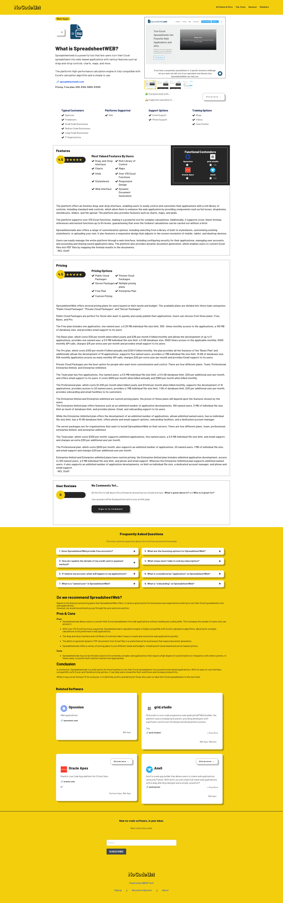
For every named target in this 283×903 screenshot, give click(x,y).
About (165, 890)
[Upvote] (62, 32)
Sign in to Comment (110, 509)
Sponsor (252, 7)
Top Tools (240, 7)
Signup (118, 890)
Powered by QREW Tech (141, 883)
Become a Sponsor (142, 890)
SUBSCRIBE (116, 851)
